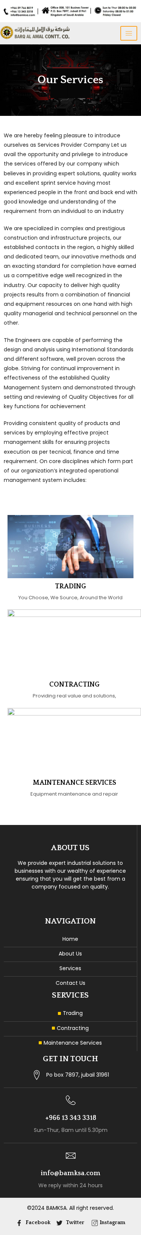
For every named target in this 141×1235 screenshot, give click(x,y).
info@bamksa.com (70, 1173)
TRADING (70, 586)
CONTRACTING (74, 684)
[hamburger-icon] (128, 33)
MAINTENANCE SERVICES (74, 783)
